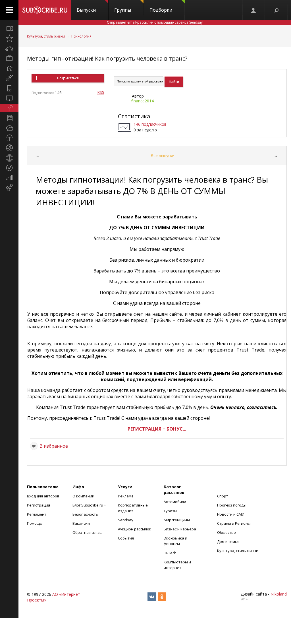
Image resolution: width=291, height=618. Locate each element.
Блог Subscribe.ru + (89, 505)
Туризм (170, 510)
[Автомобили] (9, 48)
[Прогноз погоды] (9, 138)
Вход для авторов (43, 496)
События (126, 538)
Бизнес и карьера (180, 529)
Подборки (160, 10)
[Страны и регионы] (9, 158)
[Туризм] (9, 168)
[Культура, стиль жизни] (9, 108)
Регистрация (38, 505)
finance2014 (142, 101)
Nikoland (279, 594)
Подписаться (68, 78)
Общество (226, 532)
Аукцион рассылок (134, 529)
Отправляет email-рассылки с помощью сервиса (155, 22)
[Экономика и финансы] (9, 177)
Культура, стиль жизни (46, 36)
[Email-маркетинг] (9, 187)
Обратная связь (87, 532)
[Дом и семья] (9, 68)
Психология (81, 36)
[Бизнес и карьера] (9, 58)
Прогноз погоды (231, 505)
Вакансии (81, 523)
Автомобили (175, 501)
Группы (122, 10)
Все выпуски (162, 155)
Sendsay (125, 519)
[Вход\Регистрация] (253, 10)
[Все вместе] (9, 28)
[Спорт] (9, 148)
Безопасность (85, 514)
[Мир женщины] (9, 78)
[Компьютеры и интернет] (9, 98)
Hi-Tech (170, 552)
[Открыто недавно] (9, 38)
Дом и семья (228, 541)
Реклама (126, 496)
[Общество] (9, 128)
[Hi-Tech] (9, 88)
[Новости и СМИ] (9, 118)
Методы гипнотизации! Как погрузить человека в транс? (107, 58)
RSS (100, 92)
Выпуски (86, 10)
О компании (83, 496)
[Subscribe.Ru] (44, 10)
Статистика (134, 116)
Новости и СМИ (230, 514)
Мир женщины (177, 519)
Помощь (34, 523)
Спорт (222, 496)
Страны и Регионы (234, 523)
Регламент (36, 514)
